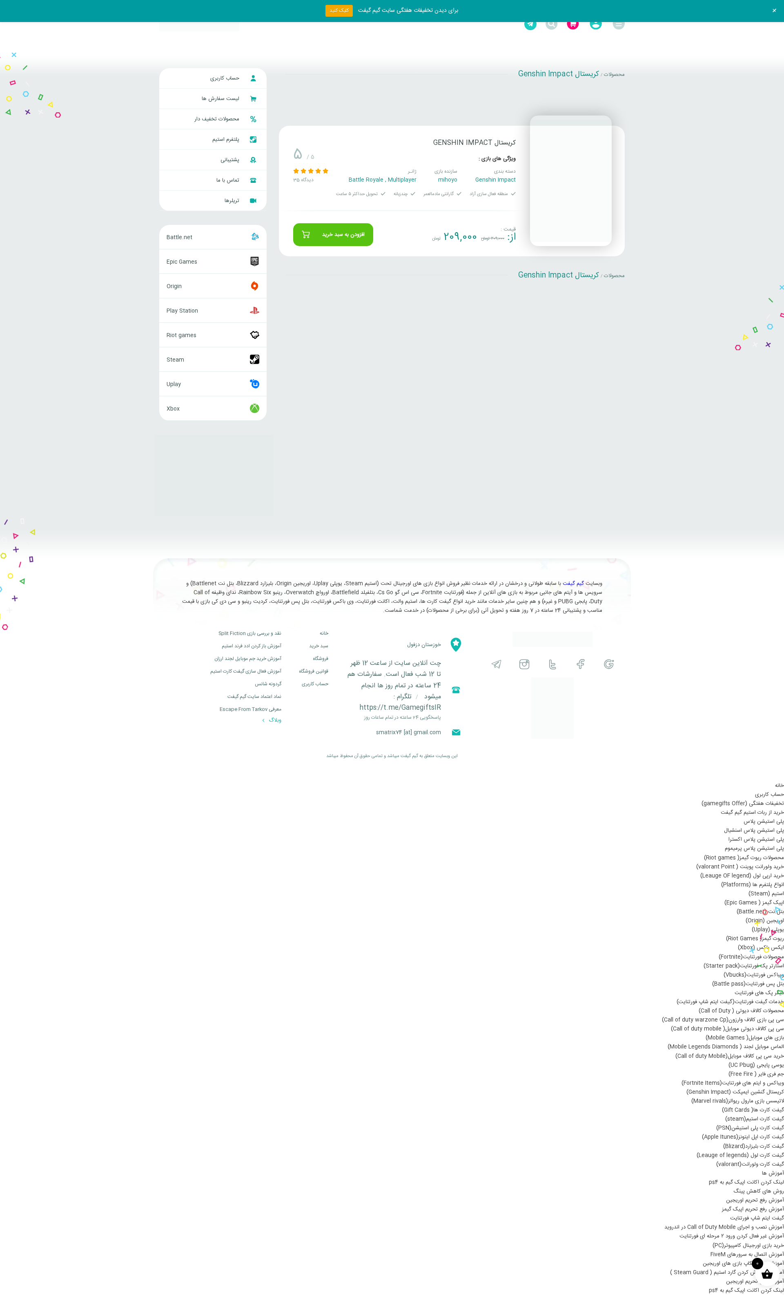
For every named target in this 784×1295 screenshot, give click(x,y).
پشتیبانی (230, 159)
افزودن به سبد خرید (343, 234)
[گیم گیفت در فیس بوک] (581, 664)
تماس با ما (228, 180)
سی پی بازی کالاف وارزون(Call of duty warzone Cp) (723, 1019)
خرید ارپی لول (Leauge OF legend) (742, 875)
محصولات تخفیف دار (217, 119)
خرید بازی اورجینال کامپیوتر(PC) (748, 1245)
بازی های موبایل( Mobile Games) (745, 1037)
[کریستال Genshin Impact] (571, 180)
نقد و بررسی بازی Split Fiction (249, 633)
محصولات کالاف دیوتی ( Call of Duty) (741, 1010)
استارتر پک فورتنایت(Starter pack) (744, 966)
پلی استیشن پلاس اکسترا (756, 839)
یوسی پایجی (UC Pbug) (756, 1065)
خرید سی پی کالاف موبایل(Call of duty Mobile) (729, 1056)
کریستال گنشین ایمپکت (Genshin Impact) (735, 1092)
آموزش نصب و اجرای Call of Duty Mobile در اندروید (724, 1227)
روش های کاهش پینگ (758, 1191)
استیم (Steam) (766, 893)
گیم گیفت (573, 583)
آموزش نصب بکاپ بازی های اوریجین (743, 1263)
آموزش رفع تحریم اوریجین (755, 1200)
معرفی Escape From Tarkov (250, 709)
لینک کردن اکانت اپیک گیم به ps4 (746, 1182)
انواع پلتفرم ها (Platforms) (752, 884)
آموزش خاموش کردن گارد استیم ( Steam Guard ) (727, 1272)
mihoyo (447, 179)
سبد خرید (318, 646)
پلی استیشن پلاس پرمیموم (754, 848)
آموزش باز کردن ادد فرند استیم (251, 646)
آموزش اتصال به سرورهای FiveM (747, 1254)
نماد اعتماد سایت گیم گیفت (254, 697)
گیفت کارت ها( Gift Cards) (753, 1110)
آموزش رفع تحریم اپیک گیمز (753, 1209)
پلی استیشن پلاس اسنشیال (754, 830)
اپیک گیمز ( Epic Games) (754, 902)
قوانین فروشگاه (313, 671)
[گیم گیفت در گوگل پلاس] (609, 664)
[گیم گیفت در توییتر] (552, 664)
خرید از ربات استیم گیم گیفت (752, 812)
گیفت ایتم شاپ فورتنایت (757, 1218)
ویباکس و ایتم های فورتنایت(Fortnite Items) (733, 1083)
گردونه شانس (268, 684)
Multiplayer (402, 179)
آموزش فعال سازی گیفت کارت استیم (245, 671)
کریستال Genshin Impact (474, 143)
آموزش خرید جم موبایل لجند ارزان (247, 659)
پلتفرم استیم (226, 139)
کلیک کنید (339, 11)
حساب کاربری (225, 78)
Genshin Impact (495, 179)
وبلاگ (274, 720)
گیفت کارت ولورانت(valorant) (750, 1164)
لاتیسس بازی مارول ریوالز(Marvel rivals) (737, 1101)
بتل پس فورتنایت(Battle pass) (748, 984)
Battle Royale (366, 179)
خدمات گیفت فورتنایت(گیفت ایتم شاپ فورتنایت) (730, 1001)
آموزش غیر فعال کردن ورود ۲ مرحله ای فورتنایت (731, 1236)
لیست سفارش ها (221, 98)
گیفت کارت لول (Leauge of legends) (740, 1155)
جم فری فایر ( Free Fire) (756, 1074)
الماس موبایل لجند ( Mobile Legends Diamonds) (726, 1046)
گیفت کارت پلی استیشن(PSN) (750, 1128)
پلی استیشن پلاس (764, 821)
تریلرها (233, 200)
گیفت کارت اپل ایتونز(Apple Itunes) (743, 1137)
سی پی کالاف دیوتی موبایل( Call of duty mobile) (727, 1028)
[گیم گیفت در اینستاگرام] (524, 664)
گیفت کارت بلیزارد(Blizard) (753, 1146)
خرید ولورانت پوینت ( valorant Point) (740, 866)
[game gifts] (199, 24)
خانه (324, 633)
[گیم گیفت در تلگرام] (496, 664)
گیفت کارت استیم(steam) (754, 1119)
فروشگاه (320, 659)
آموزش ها (773, 1173)
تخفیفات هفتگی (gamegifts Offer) (743, 803)
